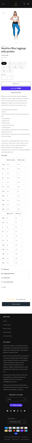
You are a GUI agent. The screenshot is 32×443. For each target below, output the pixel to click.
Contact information (24, 439)
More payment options (16, 92)
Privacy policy (7, 439)
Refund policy (25, 437)
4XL (22, 67)
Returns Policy (7, 328)
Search (5, 321)
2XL (9, 67)
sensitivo (10, 436)
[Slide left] (12, 43)
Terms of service (15, 439)
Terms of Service (7, 336)
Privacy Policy (6, 325)
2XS (4, 63)
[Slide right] (19, 43)
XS (9, 63)
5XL (4, 71)
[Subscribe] (24, 399)
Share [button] (4, 287)
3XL (15, 67)
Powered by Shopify (16, 436)
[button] (3, 4)
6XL (10, 71)
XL (3, 67)
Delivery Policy (7, 332)
